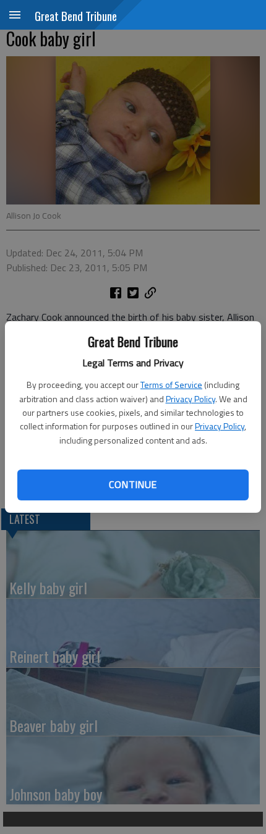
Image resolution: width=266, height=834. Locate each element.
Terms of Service (171, 384)
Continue (133, 484)
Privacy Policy (190, 398)
